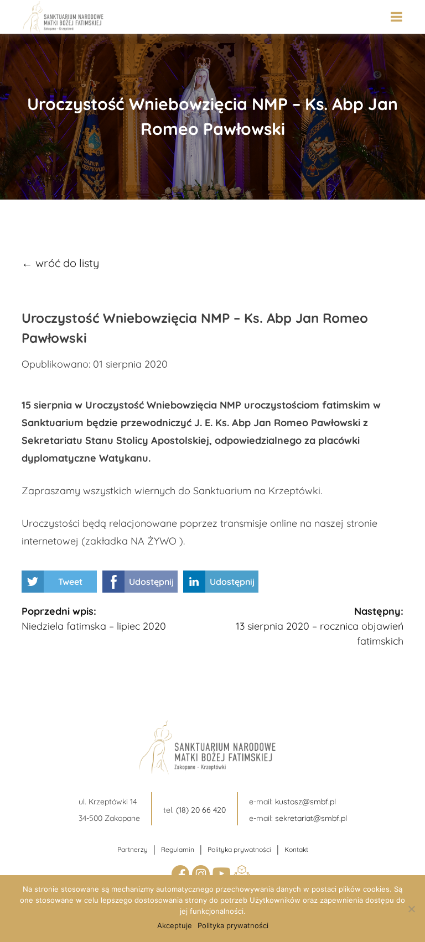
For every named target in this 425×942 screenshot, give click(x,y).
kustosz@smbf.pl (305, 802)
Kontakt (296, 849)
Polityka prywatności (239, 849)
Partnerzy (132, 849)
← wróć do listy (60, 263)
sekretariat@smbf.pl (311, 818)
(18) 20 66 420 (201, 810)
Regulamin (177, 849)
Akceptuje (174, 925)
